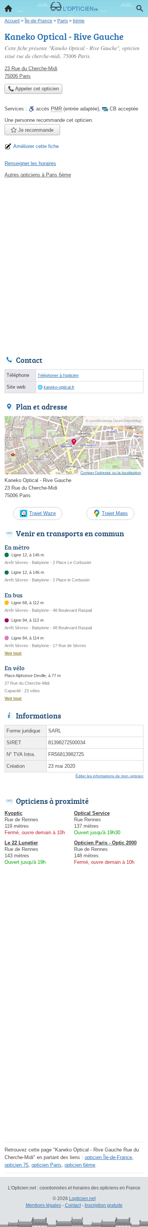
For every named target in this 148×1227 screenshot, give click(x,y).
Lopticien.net (82, 1198)
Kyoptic (13, 813)
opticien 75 (16, 1165)
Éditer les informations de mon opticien (109, 776)
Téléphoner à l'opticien (58, 375)
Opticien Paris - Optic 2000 (105, 843)
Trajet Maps (115, 513)
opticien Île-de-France (108, 1157)
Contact (73, 1205)
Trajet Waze (42, 513)
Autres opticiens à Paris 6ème (38, 175)
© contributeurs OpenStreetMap (113, 421)
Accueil (8, 8)
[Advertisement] (74, 265)
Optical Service (92, 813)
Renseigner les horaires (30, 163)
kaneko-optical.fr (59, 387)
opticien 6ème (80, 1165)
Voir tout (13, 653)
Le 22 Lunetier (21, 843)
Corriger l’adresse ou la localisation (110, 473)
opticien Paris (46, 1165)
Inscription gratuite (104, 1205)
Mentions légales (43, 1205)
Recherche (139, 8)
